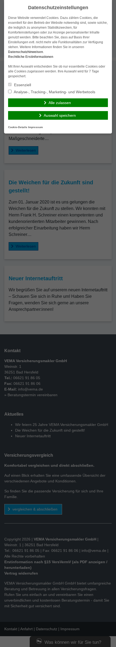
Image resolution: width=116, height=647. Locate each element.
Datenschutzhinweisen (25, 52)
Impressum (35, 127)
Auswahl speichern (60, 115)
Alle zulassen (60, 103)
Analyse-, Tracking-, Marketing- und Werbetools (54, 92)
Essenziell (22, 85)
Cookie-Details (17, 127)
